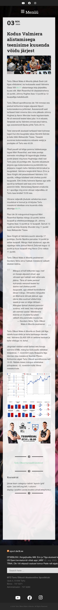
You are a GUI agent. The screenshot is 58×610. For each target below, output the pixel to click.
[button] (29, 12)
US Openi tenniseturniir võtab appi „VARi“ (25, 560)
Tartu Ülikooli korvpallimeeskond (28, 462)
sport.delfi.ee (16, 551)
